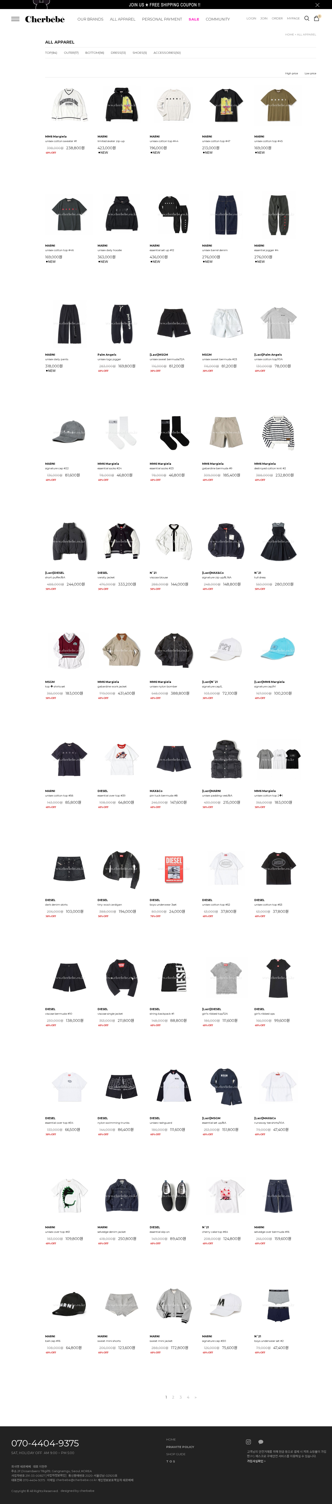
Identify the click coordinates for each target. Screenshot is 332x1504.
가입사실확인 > (256, 1461)
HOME (289, 34)
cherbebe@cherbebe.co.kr (76, 1480)
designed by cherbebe (77, 1490)
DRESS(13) (118, 52)
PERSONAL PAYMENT (162, 19)
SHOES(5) (140, 52)
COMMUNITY (218, 19)
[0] (316, 18)
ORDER (277, 18)
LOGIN (251, 18)
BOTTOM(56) (94, 52)
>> (195, 1397)
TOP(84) (51, 52)
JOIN (263, 18)
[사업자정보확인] (56, 1475)
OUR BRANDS (90, 19)
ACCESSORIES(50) (167, 52)
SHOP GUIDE (175, 1454)
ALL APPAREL (123, 19)
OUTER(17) (71, 52)
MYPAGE (293, 18)
